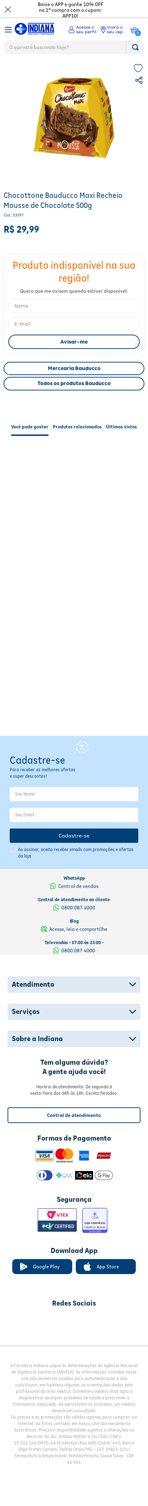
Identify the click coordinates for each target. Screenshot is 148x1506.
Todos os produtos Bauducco (74, 399)
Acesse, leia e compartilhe (78, 913)
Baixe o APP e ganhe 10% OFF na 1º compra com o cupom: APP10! (70, 10)
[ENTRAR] (82, 30)
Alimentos (41, 70)
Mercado (14, 70)
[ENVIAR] (74, 357)
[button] (139, 96)
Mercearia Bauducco (74, 384)
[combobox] (74, 49)
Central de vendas (78, 870)
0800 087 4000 (78, 892)
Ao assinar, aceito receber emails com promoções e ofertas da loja (76, 837)
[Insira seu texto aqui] (36, 1305)
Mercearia (69, 70)
